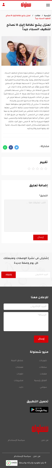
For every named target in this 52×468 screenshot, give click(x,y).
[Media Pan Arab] (11, 463)
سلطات (43, 367)
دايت (21, 387)
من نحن (44, 440)
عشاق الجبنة (17, 361)
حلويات (20, 374)
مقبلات (43, 374)
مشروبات (18, 381)
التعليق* (43, 196)
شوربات (43, 361)
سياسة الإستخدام (16, 440)
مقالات (37, 16)
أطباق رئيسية (40, 381)
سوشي (43, 387)
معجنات (19, 367)
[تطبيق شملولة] (26, 409)
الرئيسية (47, 16)
